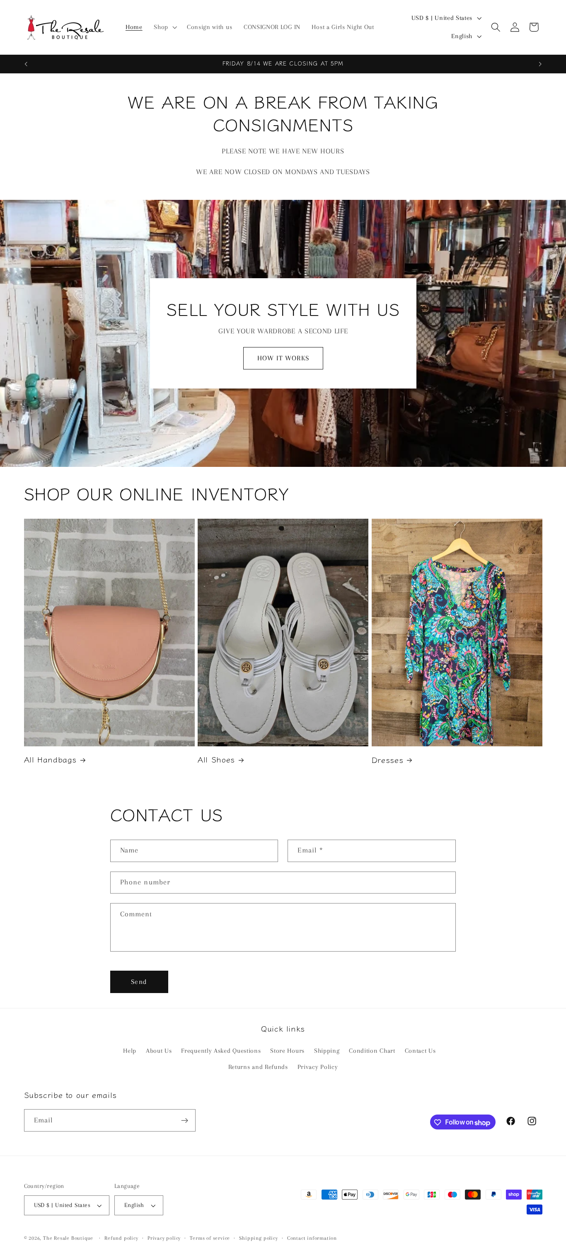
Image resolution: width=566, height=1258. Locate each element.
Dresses (387, 760)
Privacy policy (164, 1238)
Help (129, 1051)
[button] (164, 27)
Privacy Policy (318, 1067)
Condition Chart (372, 1051)
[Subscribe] (184, 1121)
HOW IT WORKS (283, 358)
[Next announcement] (540, 64)
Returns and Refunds (258, 1067)
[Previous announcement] (26, 64)
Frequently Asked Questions (221, 1051)
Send (139, 982)
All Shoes (216, 759)
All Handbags (50, 759)
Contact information (312, 1238)
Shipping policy (258, 1238)
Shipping (327, 1051)
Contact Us (420, 1051)
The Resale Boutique (68, 1238)
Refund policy (121, 1238)
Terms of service (210, 1238)
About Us (159, 1051)
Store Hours (287, 1051)
